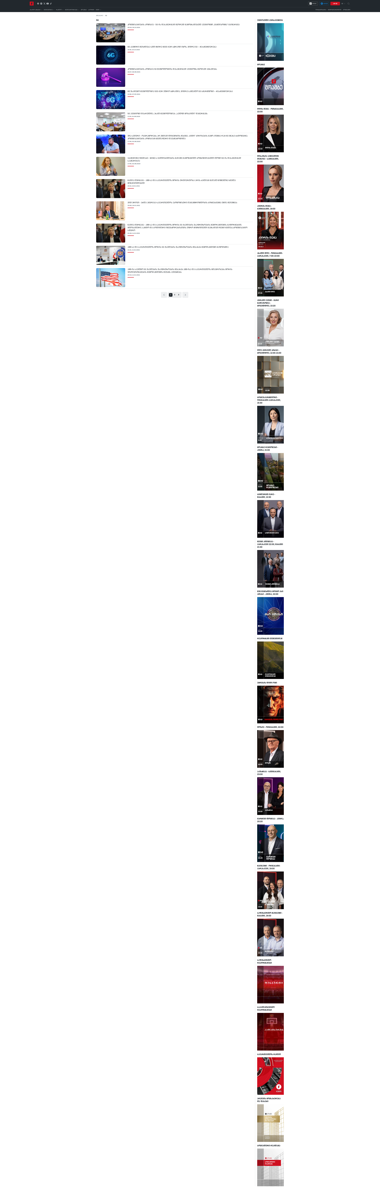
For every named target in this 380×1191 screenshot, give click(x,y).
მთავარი (99, 15)
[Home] (32, 4)
